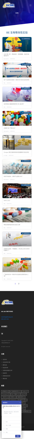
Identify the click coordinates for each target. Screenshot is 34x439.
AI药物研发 (5, 391)
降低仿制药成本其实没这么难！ (12, 224)
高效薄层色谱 (26, 411)
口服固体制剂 (21, 397)
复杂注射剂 (5, 400)
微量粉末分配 (23, 400)
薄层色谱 (5, 378)
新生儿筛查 (21, 402)
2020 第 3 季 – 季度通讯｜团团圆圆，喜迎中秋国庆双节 (16, 54)
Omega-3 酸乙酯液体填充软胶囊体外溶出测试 (16, 152)
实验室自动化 (13, 400)
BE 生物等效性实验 (15, 391)
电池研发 (22, 408)
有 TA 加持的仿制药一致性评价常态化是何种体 (16, 80)
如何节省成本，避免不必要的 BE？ (13, 176)
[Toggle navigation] (30, 5)
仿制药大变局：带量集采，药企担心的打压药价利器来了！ (17, 249)
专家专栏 (5, 359)
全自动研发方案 (6, 362)
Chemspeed (5, 394)
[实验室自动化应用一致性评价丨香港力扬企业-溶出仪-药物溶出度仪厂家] (8, 5)
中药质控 (13, 397)
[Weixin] (2, 334)
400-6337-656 (5, 319)
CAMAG (25, 391)
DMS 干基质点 (15, 394)
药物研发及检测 (6, 375)
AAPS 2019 (7, 200)
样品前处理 (5, 367)
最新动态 (5, 365)
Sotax (23, 394)
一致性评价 (5, 397)
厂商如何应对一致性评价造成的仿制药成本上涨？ (16, 275)
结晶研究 (5, 373)
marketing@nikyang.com (7, 317)
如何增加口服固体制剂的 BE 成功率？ (14, 104)
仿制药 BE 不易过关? (9, 128)
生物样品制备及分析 (7, 370)
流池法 (24, 405)
